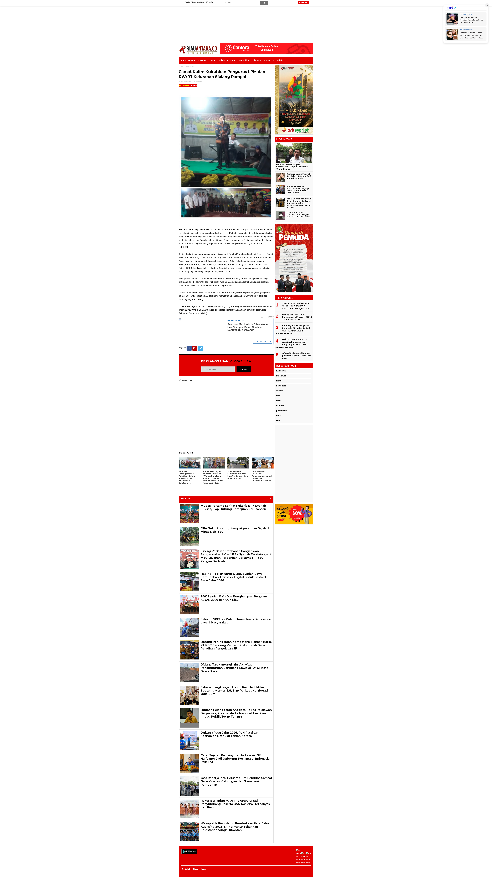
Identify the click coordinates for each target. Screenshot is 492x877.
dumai (279, 390)
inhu (278, 400)
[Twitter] (200, 348)
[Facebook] (189, 348)
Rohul (279, 381)
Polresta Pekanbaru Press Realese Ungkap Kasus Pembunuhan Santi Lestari (297, 189)
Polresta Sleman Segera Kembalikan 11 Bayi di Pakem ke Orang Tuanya (292, 166)
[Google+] (194, 348)
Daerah (212, 60)
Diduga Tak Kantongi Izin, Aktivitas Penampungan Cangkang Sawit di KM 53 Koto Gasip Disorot (234, 668)
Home (183, 60)
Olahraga (257, 60)
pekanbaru (190, 67)
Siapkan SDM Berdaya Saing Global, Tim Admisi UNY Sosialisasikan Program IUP (296, 306)
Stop (194, 85)
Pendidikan (244, 60)
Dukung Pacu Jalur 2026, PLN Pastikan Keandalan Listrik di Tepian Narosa (229, 734)
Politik (222, 60)
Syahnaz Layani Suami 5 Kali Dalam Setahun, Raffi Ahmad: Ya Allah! (298, 176)
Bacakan (185, 85)
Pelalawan (281, 376)
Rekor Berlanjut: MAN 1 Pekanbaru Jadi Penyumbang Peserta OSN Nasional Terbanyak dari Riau (235, 804)
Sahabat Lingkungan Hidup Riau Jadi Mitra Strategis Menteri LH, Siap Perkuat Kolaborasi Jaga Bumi (234, 691)
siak (278, 420)
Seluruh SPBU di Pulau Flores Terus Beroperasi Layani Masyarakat (236, 620)
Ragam (267, 60)
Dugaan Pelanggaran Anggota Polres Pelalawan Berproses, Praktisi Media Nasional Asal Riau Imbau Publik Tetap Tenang (236, 713)
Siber (195, 869)
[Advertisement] (246, 18)
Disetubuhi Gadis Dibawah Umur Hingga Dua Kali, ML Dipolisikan (298, 214)
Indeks (280, 60)
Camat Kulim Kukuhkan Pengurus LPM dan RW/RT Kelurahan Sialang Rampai (222, 74)
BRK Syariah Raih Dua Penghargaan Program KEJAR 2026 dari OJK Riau (234, 598)
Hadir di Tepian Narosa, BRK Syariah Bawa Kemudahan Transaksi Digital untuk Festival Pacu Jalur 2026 (233, 577)
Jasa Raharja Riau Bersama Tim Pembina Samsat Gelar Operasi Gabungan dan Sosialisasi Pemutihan (236, 781)
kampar (280, 405)
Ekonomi (231, 60)
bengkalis (281, 386)
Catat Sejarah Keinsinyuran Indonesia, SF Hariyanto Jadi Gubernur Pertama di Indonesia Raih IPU (235, 759)
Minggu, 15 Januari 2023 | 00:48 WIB (190, 81)
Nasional (202, 60)
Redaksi (186, 869)
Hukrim (192, 60)
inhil (278, 395)
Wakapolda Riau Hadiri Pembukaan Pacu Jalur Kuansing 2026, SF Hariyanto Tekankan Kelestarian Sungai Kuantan (235, 827)
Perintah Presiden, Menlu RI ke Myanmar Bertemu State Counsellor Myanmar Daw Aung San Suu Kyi (298, 203)
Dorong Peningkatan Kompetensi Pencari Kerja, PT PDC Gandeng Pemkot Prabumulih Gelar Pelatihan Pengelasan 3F (236, 645)
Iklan (203, 869)
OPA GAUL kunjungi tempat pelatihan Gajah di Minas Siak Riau (235, 530)
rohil (278, 415)
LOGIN (304, 2)
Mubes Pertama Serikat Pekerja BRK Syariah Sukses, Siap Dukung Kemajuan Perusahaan (233, 507)
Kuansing (281, 371)
